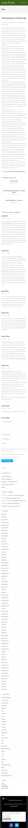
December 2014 (5, 584)
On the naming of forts (6, 476)
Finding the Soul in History (13, 503)
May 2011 (3, 654)
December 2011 (5, 640)
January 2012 (4, 638)
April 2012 (3, 630)
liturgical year (4, 732)
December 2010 (5, 667)
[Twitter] (17, 825)
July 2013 (3, 608)
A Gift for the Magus (5, 697)
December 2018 (5, 522)
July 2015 (3, 578)
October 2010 (4, 673)
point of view (4, 746)
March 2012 (4, 632)
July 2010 (3, 681)
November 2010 (5, 670)
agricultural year (4, 703)
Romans (3, 751)
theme (2, 767)
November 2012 (5, 616)
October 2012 (4, 619)
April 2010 (3, 686)
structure (3, 759)
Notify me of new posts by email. (11, 457)
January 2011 (4, 665)
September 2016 (5, 549)
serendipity (22, 171)
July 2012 (3, 624)
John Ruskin (4, 729)
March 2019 (4, 517)
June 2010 (3, 684)
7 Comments (5, 24)
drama (2, 716)
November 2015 (5, 568)
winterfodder (5, 336)
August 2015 (4, 576)
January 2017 (4, 543)
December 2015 (5, 565)
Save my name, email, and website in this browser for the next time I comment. (13, 449)
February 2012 (4, 635)
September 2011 (5, 649)
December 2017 (5, 535)
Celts (2, 711)
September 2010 (5, 676)
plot (2, 743)
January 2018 (4, 533)
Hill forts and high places (6, 479)
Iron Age (3, 727)
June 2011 (3, 651)
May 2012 (3, 627)
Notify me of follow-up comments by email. (13, 454)
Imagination (4, 721)
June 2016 (3, 552)
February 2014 (4, 595)
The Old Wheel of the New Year (18, 500)
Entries (3, 785)
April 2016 (3, 557)
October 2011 (4, 646)
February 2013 (4, 611)
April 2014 (3, 592)
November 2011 (5, 643)
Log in (2, 783)
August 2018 (4, 530)
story (2, 754)
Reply (9, 218)
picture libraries (8, 171)
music (2, 735)
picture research (16, 171)
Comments (4, 786)
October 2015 (4, 570)
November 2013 (5, 600)
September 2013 (5, 605)
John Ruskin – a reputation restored (9, 481)
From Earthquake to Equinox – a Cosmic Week (14, 191)
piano (2, 740)
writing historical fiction (6, 775)
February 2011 (4, 662)
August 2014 (4, 587)
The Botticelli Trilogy (5, 764)
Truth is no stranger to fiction (7, 484)
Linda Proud (7, 2)
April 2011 (3, 657)
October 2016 (4, 546)
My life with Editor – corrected (14, 200)
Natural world (4, 738)
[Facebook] (11, 825)
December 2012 (5, 614)
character (3, 713)
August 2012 (4, 622)
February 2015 (4, 581)
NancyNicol (4, 291)
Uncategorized (21, 22)
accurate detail (4, 700)
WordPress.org (4, 788)
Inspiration (3, 724)
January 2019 (4, 519)
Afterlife (3, 487)
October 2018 (4, 527)
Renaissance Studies (5, 748)
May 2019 (3, 514)
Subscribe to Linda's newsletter (12, 813)
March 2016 (4, 560)
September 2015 (5, 573)
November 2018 (5, 525)
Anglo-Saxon (4, 705)
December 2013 (5, 597)
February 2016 (4, 562)
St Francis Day (14, 181)
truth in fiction (4, 770)
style (2, 762)
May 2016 (3, 554)
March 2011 (4, 659)
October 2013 (4, 603)
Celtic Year (3, 708)
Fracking (3, 719)
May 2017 (3, 541)
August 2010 (4, 678)
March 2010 (4, 689)
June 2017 (3, 538)
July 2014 (3, 589)
